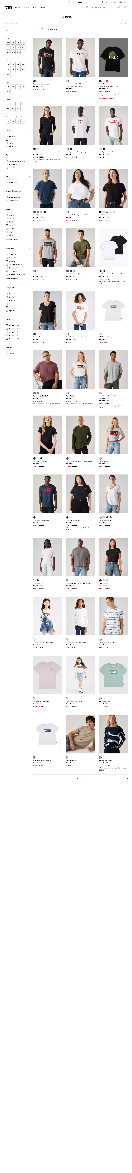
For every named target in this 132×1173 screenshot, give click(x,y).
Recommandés (21, 23)
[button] (18, 30)
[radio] (34, 81)
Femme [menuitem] (34, 7)
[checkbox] (8, 42)
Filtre (11, 23)
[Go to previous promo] (45, 2)
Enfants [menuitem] (43, 7)
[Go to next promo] (86, 2)
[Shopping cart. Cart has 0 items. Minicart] (125, 7)
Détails (80, 2)
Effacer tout (53, 29)
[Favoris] (119, 7)
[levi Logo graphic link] (8, 7)
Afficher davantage (12, 239)
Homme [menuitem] (26, 7)
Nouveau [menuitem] (18, 7)
